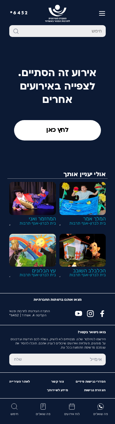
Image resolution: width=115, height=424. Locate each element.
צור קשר (57, 382)
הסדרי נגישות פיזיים (91, 382)
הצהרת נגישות (95, 390)
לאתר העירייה (19, 382)
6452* (19, 13)
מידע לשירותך (57, 390)
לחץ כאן (57, 130)
